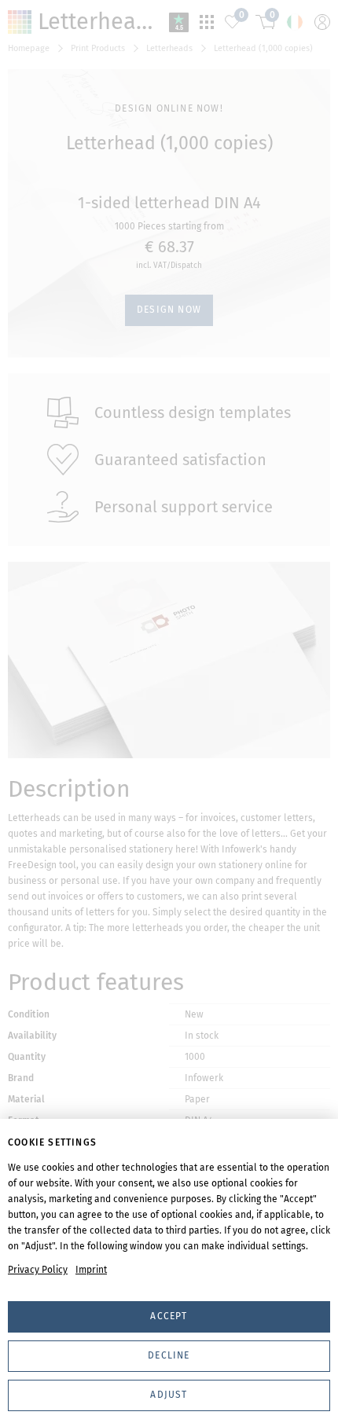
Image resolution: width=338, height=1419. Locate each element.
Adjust (168, 1394)
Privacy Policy (38, 1269)
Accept (168, 1316)
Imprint (91, 1269)
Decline (168, 1355)
